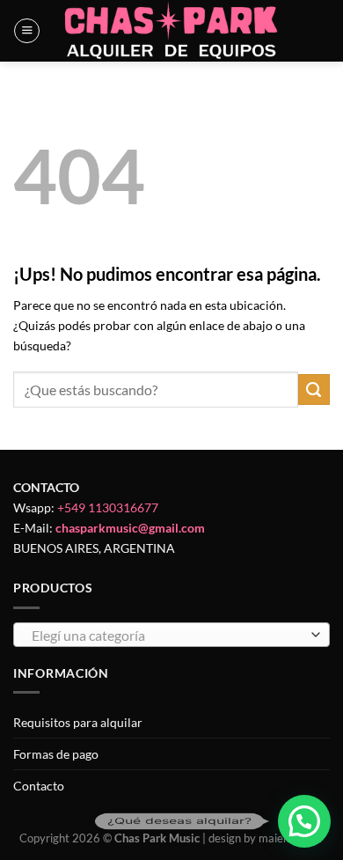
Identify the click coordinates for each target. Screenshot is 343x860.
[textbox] (167, 635)
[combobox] (171, 634)
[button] (304, 821)
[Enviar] (314, 390)
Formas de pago (56, 753)
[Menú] (27, 31)
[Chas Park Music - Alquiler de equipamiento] (172, 31)
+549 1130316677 (107, 507)
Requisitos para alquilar (77, 722)
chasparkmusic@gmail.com (130, 527)
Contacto (38, 785)
